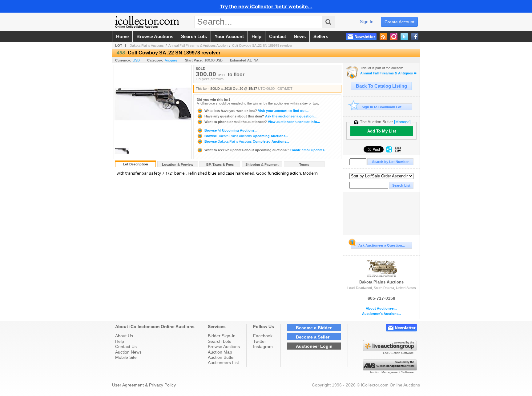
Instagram (263, 346)
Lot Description (135, 164)
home (122, 36)
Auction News (128, 352)
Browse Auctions (224, 346)
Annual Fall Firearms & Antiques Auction (198, 45)
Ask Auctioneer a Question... (381, 245)
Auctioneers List (223, 362)
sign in (366, 21)
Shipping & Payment (262, 164)
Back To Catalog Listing (381, 86)
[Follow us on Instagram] (393, 36)
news (300, 36)
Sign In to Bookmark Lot (381, 107)
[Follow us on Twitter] (404, 36)
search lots (194, 36)
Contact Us (126, 346)
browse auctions (154, 36)
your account (229, 36)
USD (136, 60)
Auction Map (220, 352)
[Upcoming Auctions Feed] (383, 36)
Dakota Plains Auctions (147, 45)
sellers (320, 36)
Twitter (259, 341)
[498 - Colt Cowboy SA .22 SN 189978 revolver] (122, 157)
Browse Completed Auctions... (246, 141)
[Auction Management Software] (390, 368)
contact (277, 36)
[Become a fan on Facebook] (414, 36)
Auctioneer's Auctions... (381, 313)
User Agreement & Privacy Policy (144, 384)
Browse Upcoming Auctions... (230, 130)
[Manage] (402, 122)
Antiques (171, 60)
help (256, 36)
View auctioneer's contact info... (262, 122)
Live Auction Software (398, 352)
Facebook (262, 335)
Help (119, 341)
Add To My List (381, 131)
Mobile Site (126, 357)
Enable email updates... (265, 150)
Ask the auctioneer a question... (260, 116)
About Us (124, 335)
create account (399, 21)
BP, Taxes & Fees (220, 164)
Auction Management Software (392, 372)
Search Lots (219, 341)
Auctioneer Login (314, 346)
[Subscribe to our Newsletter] (361, 36)
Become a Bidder (314, 327)
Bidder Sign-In (222, 335)
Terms (304, 164)
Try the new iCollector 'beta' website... (266, 6)
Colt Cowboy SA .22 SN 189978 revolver (262, 45)
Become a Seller (312, 337)
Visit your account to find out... (256, 111)
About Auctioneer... (381, 308)
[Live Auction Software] (390, 349)
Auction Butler (221, 357)
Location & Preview (177, 164)
